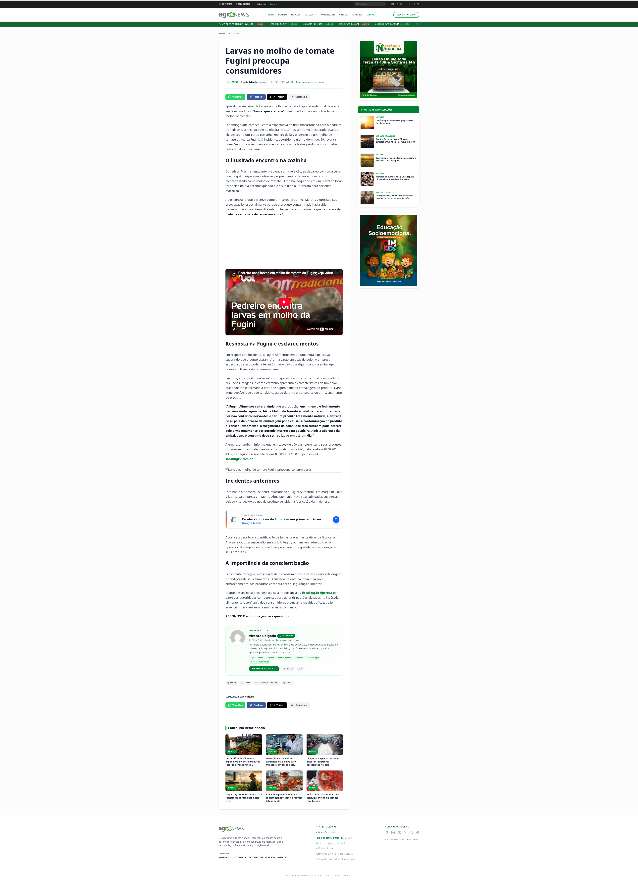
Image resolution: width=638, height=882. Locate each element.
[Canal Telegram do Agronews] (418, 4)
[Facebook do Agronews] (397, 4)
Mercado (296, 14)
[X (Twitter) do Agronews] (405, 4)
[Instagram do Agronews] (392, 4)
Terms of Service (345, 853)
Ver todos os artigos (264, 668)
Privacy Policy (348, 859)
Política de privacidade (328, 859)
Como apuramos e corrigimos (310, 82)
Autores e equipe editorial (330, 843)
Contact (348, 837)
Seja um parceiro (406, 15)
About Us (332, 832)
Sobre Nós (261, 4)
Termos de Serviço (326, 853)
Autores (343, 14)
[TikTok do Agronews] (410, 4)
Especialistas (255, 857)
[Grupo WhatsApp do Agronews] (414, 4)
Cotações (310, 14)
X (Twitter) (279, 96)
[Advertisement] (284, 243)
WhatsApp (237, 96)
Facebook (258, 96)
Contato (273, 4)
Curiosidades (328, 14)
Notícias (282, 14)
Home (271, 14)
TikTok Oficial (412, 839)
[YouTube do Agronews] (401, 4)
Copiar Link (301, 96)
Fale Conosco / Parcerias (330, 837)
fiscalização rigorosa (317, 593)
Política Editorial (325, 848)
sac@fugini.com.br (239, 459)
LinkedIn (289, 669)
